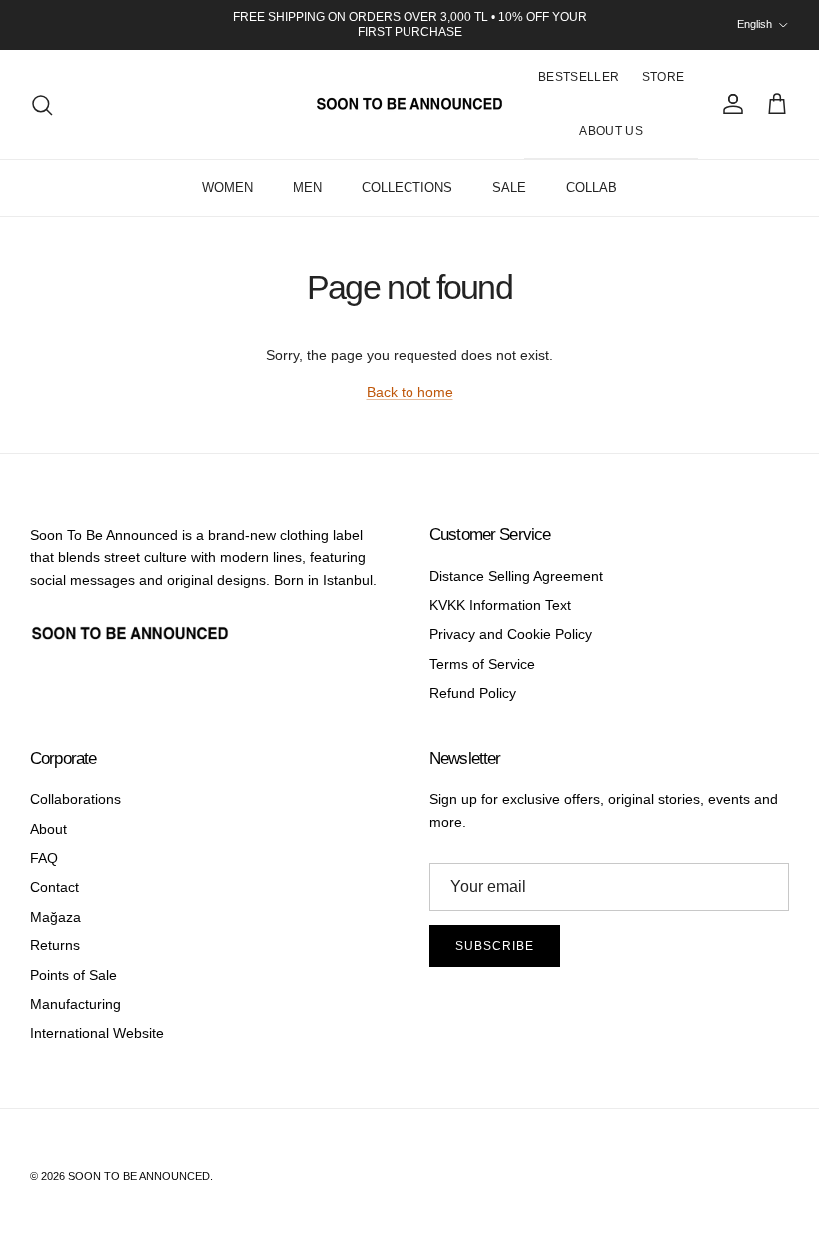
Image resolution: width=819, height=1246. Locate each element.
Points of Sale (73, 975)
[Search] (42, 105)
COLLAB (591, 187)
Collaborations (75, 799)
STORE (663, 77)
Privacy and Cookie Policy (510, 634)
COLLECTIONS (407, 187)
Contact (54, 887)
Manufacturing (75, 1004)
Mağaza (55, 917)
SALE (509, 187)
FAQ (44, 858)
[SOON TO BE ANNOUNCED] (409, 104)
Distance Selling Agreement (516, 576)
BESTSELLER (579, 77)
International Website (97, 1033)
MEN (307, 187)
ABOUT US (611, 131)
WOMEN (227, 187)
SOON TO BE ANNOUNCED (139, 1176)
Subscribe (494, 946)
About (48, 829)
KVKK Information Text (500, 605)
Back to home (410, 392)
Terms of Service (482, 664)
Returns (55, 945)
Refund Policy (472, 693)
